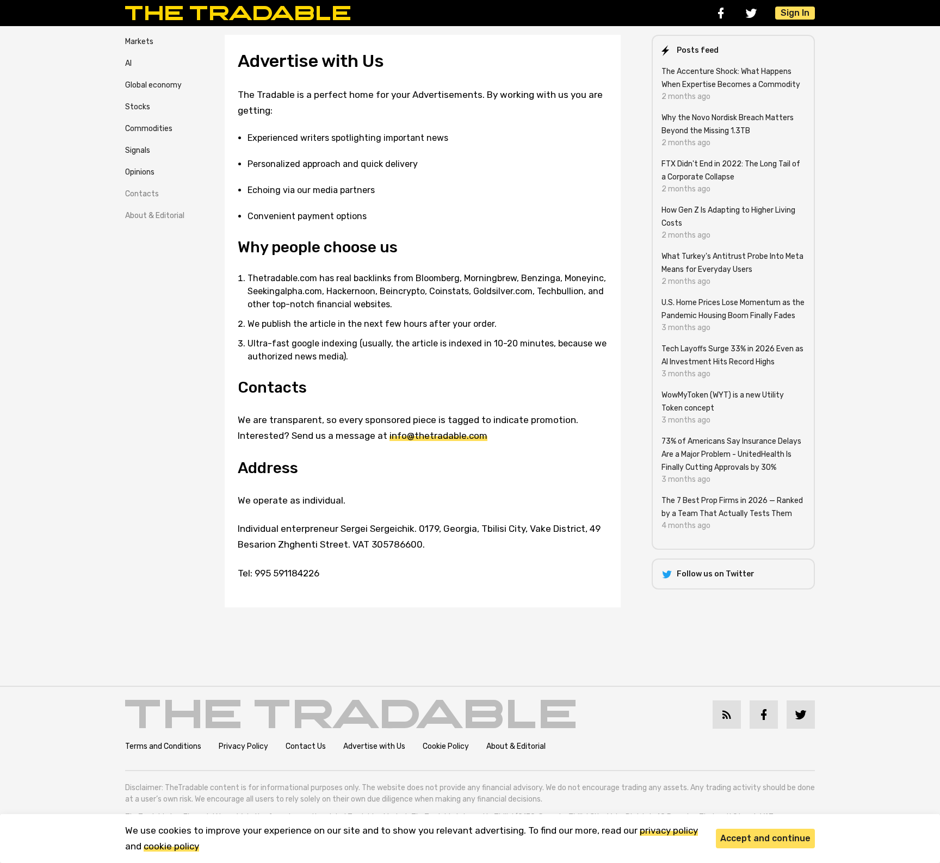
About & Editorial (154, 215)
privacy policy (669, 830)
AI (128, 63)
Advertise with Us (374, 746)
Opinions (139, 172)
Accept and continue (765, 838)
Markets (139, 41)
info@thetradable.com (438, 435)
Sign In (795, 13)
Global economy (153, 85)
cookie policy (171, 846)
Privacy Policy (243, 746)
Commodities (148, 128)
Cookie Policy (446, 746)
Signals (137, 150)
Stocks (137, 106)
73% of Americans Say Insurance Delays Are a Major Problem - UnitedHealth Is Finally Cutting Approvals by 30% (731, 454)
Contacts (142, 193)
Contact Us (306, 746)
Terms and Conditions (163, 746)
